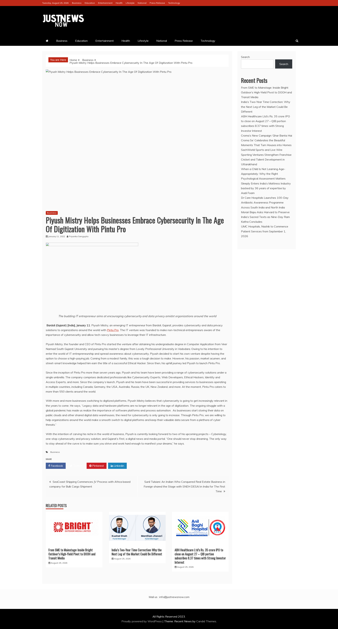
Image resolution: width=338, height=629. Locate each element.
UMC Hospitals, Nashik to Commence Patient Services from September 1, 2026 (264, 231)
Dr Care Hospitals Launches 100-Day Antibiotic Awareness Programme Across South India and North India (265, 202)
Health (119, 3)
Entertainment (105, 3)
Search (245, 57)
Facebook (56, 465)
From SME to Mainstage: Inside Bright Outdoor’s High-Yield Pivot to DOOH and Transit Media (71, 554)
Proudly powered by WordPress (141, 621)
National (142, 3)
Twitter (77, 465)
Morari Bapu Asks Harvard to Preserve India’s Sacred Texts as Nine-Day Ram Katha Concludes (265, 216)
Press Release (157, 3)
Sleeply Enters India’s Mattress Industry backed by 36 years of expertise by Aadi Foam (266, 188)
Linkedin (118, 465)
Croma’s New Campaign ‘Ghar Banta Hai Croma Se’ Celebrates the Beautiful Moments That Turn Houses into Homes (266, 140)
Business (77, 3)
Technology (174, 3)
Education (90, 3)
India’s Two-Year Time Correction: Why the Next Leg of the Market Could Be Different (137, 552)
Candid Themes (206, 621)
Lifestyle (130, 3)
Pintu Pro (113, 330)
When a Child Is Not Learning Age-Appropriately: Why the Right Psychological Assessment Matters (263, 173)
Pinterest (98, 465)
